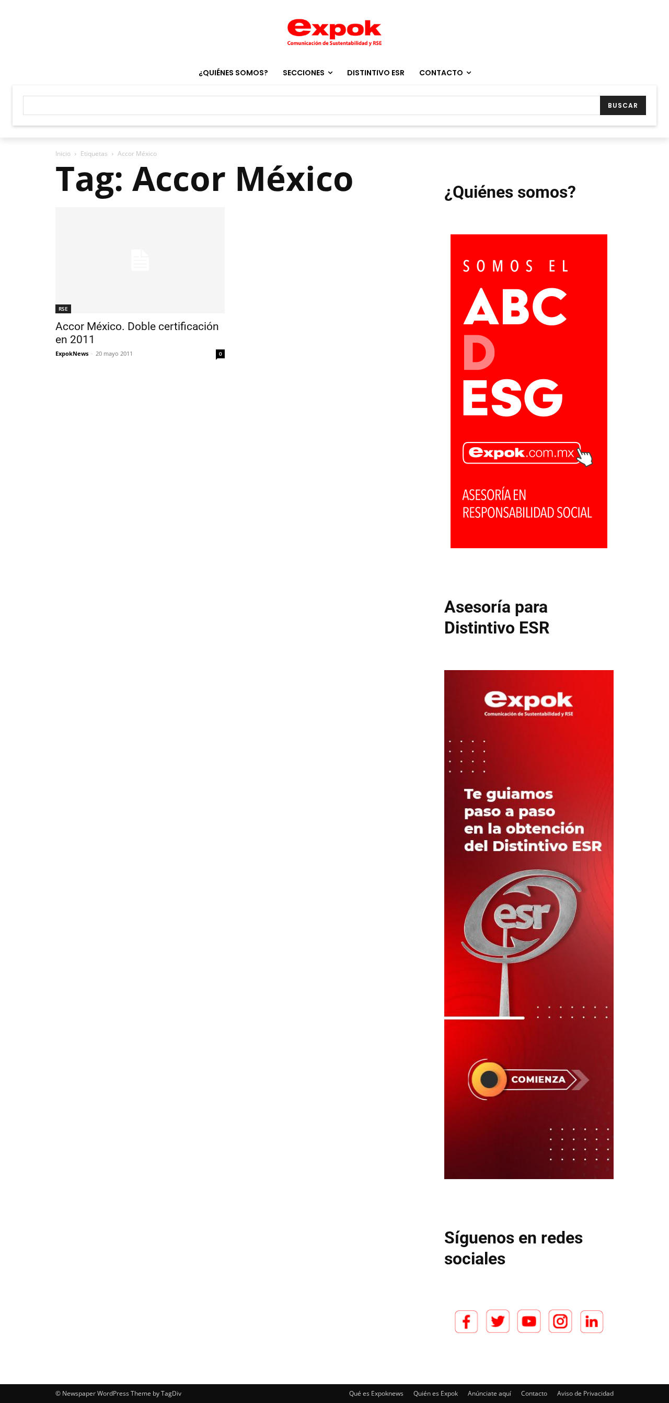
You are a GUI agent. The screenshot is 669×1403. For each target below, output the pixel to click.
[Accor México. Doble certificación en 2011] (140, 260)
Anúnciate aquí (489, 1393)
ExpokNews (71, 353)
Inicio (63, 153)
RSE (63, 308)
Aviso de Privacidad (585, 1393)
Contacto (534, 1393)
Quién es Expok (435, 1393)
